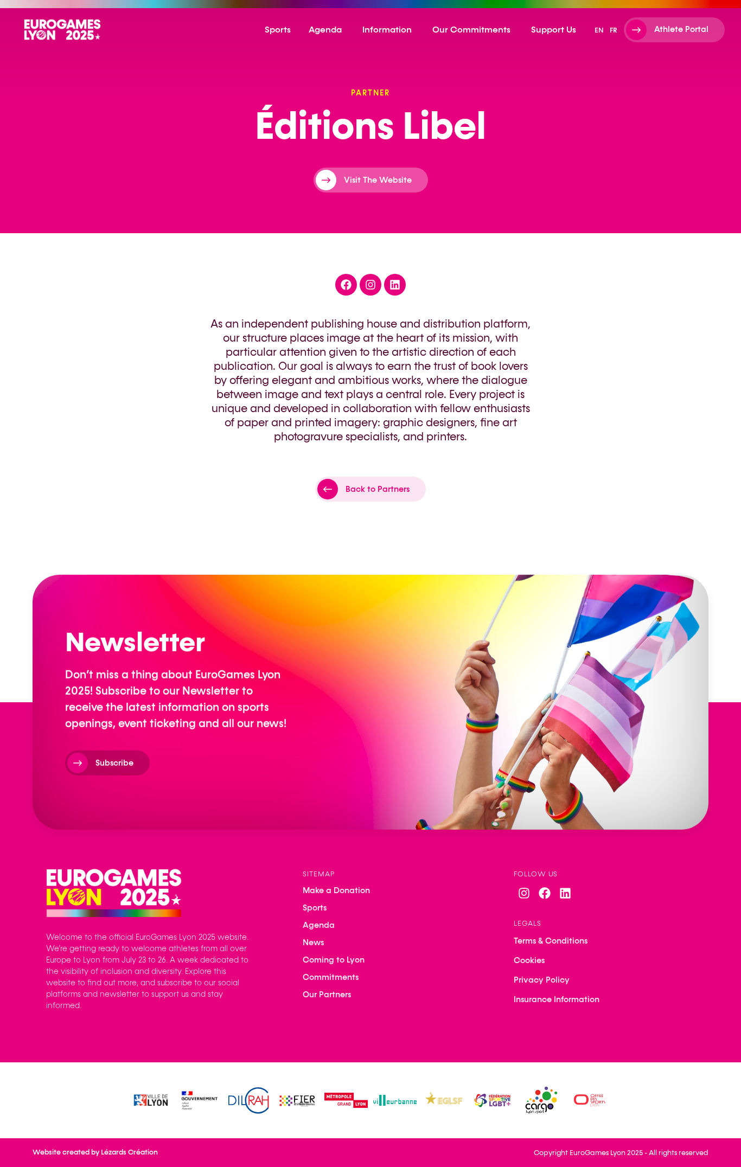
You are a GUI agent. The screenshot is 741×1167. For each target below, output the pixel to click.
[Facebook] (544, 893)
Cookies (529, 960)
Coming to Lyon (334, 960)
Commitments (331, 977)
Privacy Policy (542, 980)
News (313, 942)
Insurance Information (556, 999)
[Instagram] (524, 893)
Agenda (319, 925)
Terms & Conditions (550, 941)
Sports (315, 908)
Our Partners (327, 994)
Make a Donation (336, 890)
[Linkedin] (565, 893)
